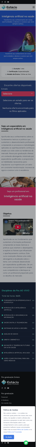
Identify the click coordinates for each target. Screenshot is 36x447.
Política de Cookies (22, 429)
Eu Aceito (9, 437)
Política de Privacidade (15, 432)
